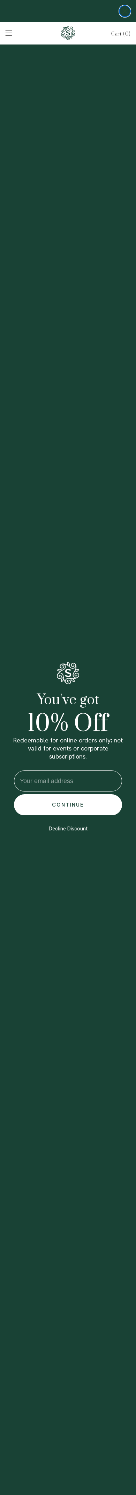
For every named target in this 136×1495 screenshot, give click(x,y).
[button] (121, 33)
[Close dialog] (124, 11)
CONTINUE (68, 804)
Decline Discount (68, 828)
